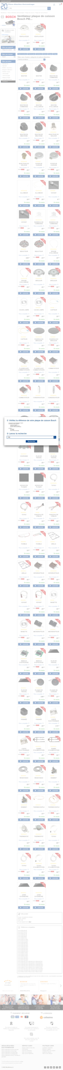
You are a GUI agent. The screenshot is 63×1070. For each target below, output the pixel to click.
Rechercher (31, 441)
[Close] (56, 418)
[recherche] (55, 437)
